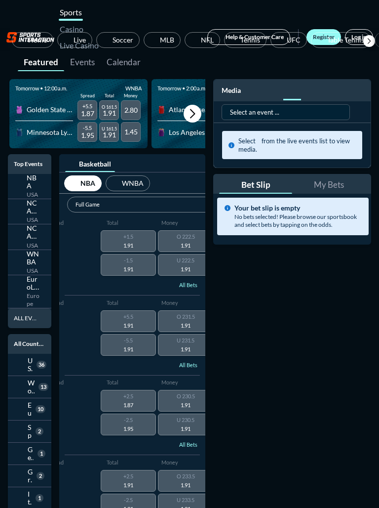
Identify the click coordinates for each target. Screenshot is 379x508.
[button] (369, 41)
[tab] (41, 61)
